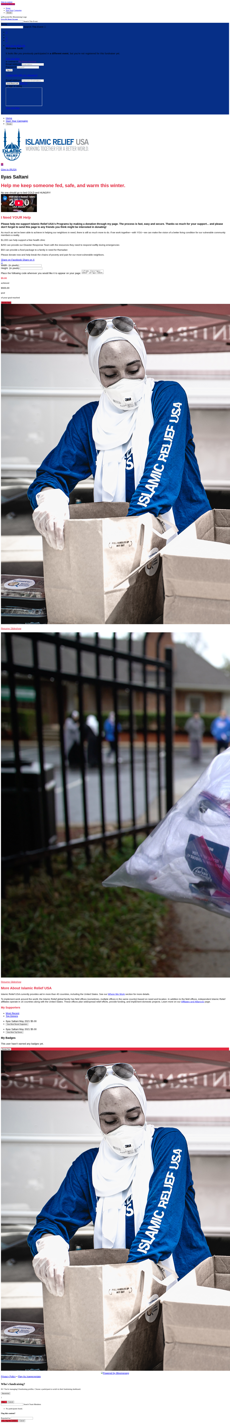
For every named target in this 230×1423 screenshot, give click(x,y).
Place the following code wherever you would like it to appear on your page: (41, 273)
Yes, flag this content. (9, 1421)
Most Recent (12, 1013)
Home (8, 8)
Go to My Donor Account (9, 19)
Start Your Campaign (14, 10)
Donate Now (6, 303)
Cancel (10, 1402)
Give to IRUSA (9, 169)
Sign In (23, 83)
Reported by (5, 1418)
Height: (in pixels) (10, 268)
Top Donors (12, 1016)
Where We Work (116, 994)
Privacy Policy (8, 1376)
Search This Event (30, 21)
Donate (9, 13)
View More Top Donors (14, 1032)
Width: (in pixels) (10, 265)
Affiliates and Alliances (192, 1001)
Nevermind (5, 1393)
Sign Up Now (13, 58)
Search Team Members (32, 1404)
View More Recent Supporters (17, 1024)
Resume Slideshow (11, 628)
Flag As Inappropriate (29, 1376)
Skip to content (6, 2)
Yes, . (4, 1402)
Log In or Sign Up (8, 4)
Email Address (13, 64)
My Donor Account (27, 61)
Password (11, 67)
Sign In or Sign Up (15, 45)
